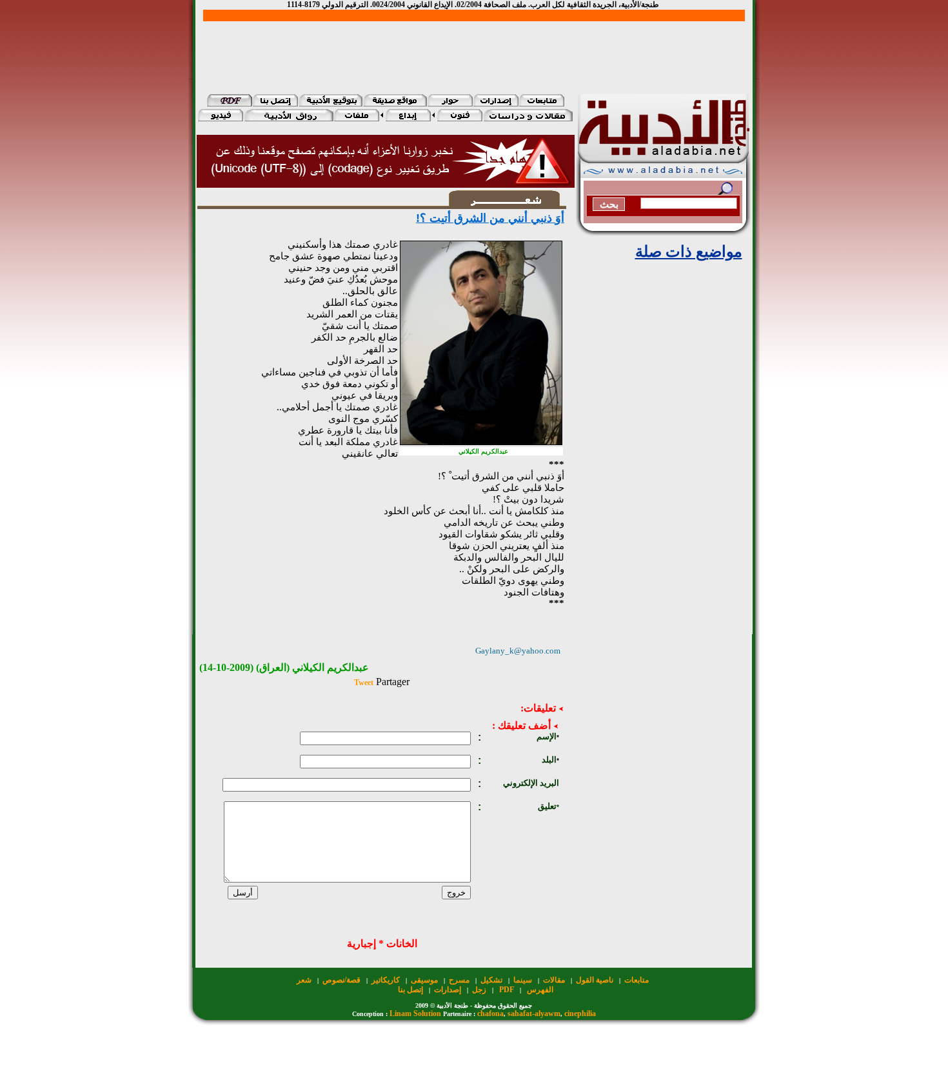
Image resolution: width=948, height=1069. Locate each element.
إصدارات (447, 989)
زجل (479, 989)
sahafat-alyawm (534, 1013)
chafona (490, 1013)
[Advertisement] (474, 50)
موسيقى (424, 979)
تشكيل (491, 979)
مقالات (554, 979)
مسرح (459, 979)
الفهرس (540, 989)
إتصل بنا (410, 989)
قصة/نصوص (341, 979)
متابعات (636, 979)
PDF (506, 989)
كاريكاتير (385, 979)
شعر (304, 979)
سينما (522, 979)
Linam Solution (415, 1013)
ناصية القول (594, 979)
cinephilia (580, 1013)
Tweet (363, 682)
